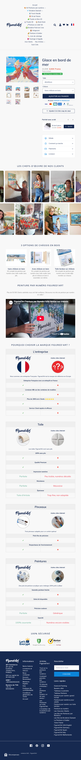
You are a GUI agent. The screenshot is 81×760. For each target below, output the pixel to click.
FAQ (24, 686)
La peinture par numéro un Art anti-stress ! (43, 693)
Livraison (52, 154)
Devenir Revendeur (27, 678)
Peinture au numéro (61, 708)
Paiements (52, 149)
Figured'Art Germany (61, 727)
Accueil (25, 699)
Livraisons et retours (27, 669)
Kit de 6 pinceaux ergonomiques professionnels (57, 125)
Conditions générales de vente (28, 694)
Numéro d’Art (59, 688)
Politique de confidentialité (28, 689)
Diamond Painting (60, 686)
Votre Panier (58, 723)
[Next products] (73, 119)
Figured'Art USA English (63, 725)
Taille (44, 78)
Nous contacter (26, 674)
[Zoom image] (22, 69)
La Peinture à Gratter (61, 720)
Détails (51, 138)
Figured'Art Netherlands (63, 735)
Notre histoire (28, 666)
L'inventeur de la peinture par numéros (45, 710)
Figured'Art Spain (60, 730)
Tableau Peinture (60, 693)
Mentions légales (26, 682)
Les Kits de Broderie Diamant (65, 718)
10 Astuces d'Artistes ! (43, 685)
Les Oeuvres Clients (61, 711)
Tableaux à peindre (61, 691)
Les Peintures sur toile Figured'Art (44, 703)
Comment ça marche (56, 143)
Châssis (45, 87)
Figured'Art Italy (60, 732)
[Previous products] (68, 119)
